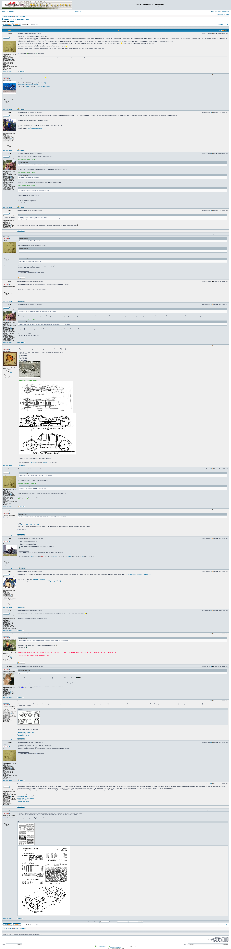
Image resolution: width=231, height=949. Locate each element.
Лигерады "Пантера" (32, 84)
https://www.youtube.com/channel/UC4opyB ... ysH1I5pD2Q (45, 581)
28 (10, 691)
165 (11, 225)
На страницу (221, 24)
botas (32, 556)
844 (11, 59)
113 (11, 692)
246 (11, 713)
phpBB (120, 946)
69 (10, 176)
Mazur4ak (55, 556)
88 (10, 595)
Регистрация (11, 11)
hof (42, 556)
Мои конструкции (22, 84)
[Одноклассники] (223, 30)
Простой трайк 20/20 (23, 735)
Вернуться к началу (7, 71)
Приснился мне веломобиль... (15, 19)
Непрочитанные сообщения (222, 14)
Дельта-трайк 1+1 (22, 734)
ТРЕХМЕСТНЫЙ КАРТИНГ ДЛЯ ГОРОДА (29, 524)
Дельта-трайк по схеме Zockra (26, 732)
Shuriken (12, 21)
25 (10, 293)
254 (11, 656)
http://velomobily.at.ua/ (39, 579)
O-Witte (69, 556)
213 (11, 372)
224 (11, 371)
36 (10, 594)
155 (11, 58)
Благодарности (225, 11)
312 (11, 657)
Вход (5, 11)
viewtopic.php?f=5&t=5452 (35, 128)
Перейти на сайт (78, 11)
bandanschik (45, 57)
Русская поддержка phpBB (115, 947)
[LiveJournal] (227, 30)
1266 (11, 102)
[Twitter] (221, 30)
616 (11, 101)
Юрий (73, 57)
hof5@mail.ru (46, 83)
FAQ (213, 11)
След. (227, 24)
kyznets (59, 57)
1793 (11, 137)
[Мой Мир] (225, 30)
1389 (11, 138)
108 (11, 177)
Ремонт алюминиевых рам (43, 86)
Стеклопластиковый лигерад (25, 730)
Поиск (218, 11)
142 (11, 712)
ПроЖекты (23, 16)
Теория (16, 16)
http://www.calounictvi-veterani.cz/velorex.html (139, 574)
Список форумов (8, 16)
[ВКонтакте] (219, 30)
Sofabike (45, 462)
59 (10, 294)
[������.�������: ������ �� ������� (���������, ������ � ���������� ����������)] (101, 946)
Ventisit (28, 86)
